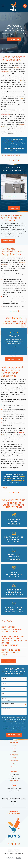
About (14, 748)
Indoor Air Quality (14, 760)
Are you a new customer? (8, 703)
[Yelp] (15, 844)
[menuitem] (6, 853)
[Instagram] (12, 844)
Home (14, 745)
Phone (3, 688)
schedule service (5, 114)
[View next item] (15, 203)
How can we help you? (7, 708)
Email (3, 693)
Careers (14, 751)
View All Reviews (14, 359)
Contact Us (14, 39)
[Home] (13, 6)
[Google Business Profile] (19, 844)
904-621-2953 (14, 813)
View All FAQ (8, 661)
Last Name (4, 683)
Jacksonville (16, 67)
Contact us (8, 139)
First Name (4, 678)
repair (22, 98)
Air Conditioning (14, 754)
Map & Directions (14, 780)
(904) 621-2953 (17, 139)
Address (4, 698)
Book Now (14, 208)
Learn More (8, 240)
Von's (21, 80)
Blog (14, 763)
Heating (14, 757)
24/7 (15, 432)
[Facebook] (9, 844)
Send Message (14, 734)
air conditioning (5, 71)
